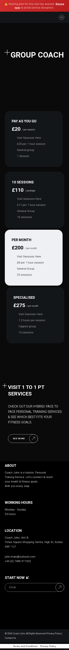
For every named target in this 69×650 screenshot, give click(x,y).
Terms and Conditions (25, 646)
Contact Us (10, 638)
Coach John (19, 633)
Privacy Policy (54, 633)
